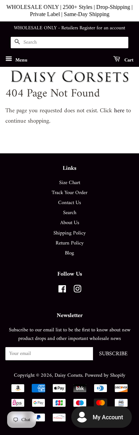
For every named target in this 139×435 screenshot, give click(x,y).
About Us (69, 222)
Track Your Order (69, 192)
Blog (69, 253)
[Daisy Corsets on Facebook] (62, 290)
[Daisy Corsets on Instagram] (77, 290)
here (119, 110)
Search (69, 212)
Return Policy (70, 243)
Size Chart (69, 182)
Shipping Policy (69, 233)
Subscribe (113, 354)
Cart (128, 59)
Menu (20, 59)
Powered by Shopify (105, 375)
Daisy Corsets (68, 375)
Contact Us (69, 202)
